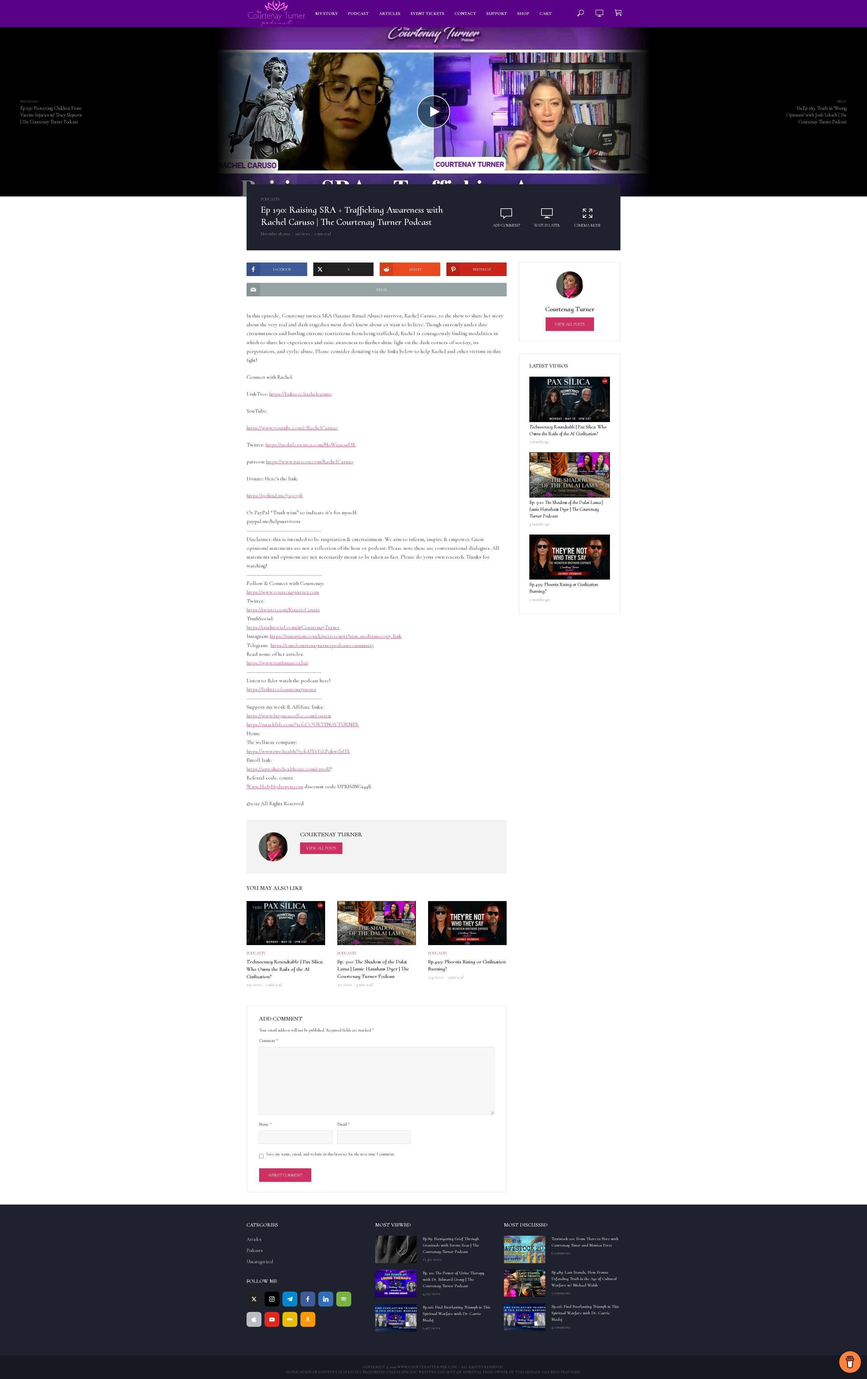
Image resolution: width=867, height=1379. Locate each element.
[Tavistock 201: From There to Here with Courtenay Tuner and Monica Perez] (524, 1249)
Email (343, 1124)
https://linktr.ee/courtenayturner (281, 689)
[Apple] (254, 1319)
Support (496, 13)
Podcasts (270, 199)
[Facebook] (307, 1299)
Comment (268, 1040)
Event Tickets (427, 13)
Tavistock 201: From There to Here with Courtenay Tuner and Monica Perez (584, 1242)
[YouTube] (272, 1319)
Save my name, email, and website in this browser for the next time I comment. (330, 1154)
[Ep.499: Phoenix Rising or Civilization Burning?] (569, 557)
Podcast (358, 13)
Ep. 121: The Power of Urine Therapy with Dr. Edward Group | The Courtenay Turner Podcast (453, 1279)
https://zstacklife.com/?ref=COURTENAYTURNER (303, 724)
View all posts (321, 848)
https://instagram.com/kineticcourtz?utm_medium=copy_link (336, 636)
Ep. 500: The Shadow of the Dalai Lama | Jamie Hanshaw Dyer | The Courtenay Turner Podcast (373, 969)
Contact (465, 13)
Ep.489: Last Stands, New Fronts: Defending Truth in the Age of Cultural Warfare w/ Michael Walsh (584, 1279)
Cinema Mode (587, 225)
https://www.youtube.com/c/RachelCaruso (292, 427)
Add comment (506, 225)
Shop (523, 13)
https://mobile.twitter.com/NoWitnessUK (311, 444)
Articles (389, 13)
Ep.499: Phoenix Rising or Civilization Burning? (467, 965)
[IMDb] (289, 1319)
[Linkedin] (325, 1299)
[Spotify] (343, 1299)
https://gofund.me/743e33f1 (275, 495)
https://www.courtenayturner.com (283, 592)
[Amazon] (307, 1319)
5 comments (560, 1293)
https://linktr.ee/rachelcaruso (300, 394)
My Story (326, 13)
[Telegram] (289, 1299)
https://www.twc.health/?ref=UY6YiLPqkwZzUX (298, 751)
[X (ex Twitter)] (254, 1299)
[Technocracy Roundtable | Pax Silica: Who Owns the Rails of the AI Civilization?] (569, 399)
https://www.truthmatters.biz (277, 663)
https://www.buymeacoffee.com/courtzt (289, 715)
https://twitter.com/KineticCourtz (283, 609)
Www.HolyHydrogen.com (275, 786)
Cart (546, 13)
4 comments (560, 1327)
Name (265, 1124)
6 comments (560, 1253)
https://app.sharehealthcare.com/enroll (288, 769)
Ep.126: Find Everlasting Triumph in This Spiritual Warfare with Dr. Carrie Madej (456, 1313)
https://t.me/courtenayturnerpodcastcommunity (322, 645)
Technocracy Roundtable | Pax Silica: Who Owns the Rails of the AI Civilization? (285, 969)
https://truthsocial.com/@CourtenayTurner (293, 627)
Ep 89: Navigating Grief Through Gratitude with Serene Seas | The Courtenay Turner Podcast (451, 1245)
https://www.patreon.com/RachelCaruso (309, 461)
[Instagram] (272, 1299)
